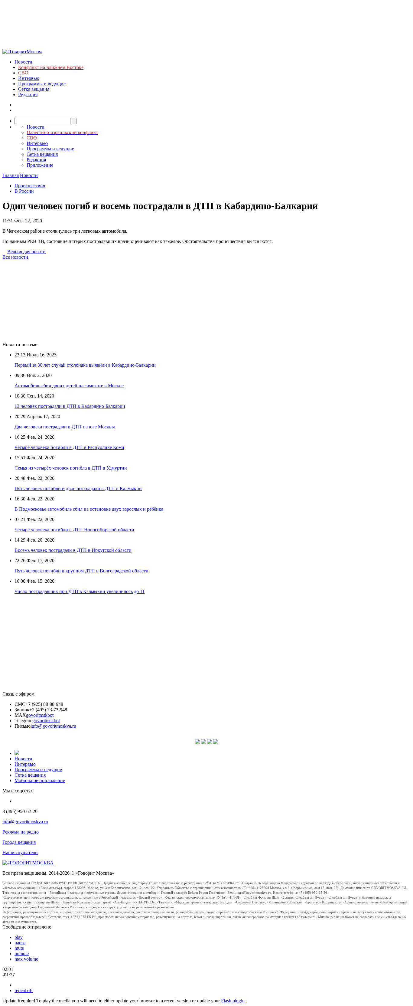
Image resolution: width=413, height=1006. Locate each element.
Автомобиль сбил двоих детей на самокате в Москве (69, 385)
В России (24, 191)
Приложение (40, 165)
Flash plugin (233, 1000)
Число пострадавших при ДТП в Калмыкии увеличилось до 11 (80, 591)
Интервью (28, 78)
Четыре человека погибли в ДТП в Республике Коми (69, 447)
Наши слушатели (20, 852)
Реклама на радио (20, 831)
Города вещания (19, 842)
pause (20, 942)
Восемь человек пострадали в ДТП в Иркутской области (73, 550)
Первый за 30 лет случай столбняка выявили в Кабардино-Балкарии (85, 365)
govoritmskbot (40, 715)
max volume (26, 959)
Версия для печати (26, 251)
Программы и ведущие (42, 83)
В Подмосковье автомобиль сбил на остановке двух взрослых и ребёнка (89, 509)
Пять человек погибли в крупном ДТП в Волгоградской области (81, 570)
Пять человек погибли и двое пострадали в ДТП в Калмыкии (78, 488)
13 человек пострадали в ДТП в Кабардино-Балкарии (70, 406)
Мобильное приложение (40, 780)
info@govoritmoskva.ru (53, 726)
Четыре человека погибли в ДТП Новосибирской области (74, 529)
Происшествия (30, 185)
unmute (22, 953)
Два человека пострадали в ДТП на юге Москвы (65, 426)
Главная (10, 175)
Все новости (15, 257)
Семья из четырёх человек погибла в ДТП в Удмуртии (71, 467)
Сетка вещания (33, 89)
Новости (23, 61)
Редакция (27, 94)
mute (19, 948)
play (19, 937)
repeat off (24, 990)
